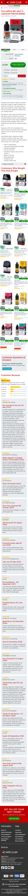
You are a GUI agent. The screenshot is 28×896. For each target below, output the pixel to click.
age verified (20, 96)
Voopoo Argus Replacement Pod (5, 251)
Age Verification (19, 836)
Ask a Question (7, 368)
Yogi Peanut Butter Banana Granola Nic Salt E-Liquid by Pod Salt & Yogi (21, 314)
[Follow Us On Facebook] (2, 867)
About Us (3, 830)
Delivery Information (6, 832)
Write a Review (6, 380)
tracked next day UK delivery (9, 84)
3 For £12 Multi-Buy (18, 64)
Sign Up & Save (14, 818)
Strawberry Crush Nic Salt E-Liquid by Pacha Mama (6, 313)
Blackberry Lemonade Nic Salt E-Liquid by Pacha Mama (20, 195)
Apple (16, 54)
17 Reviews (12, 79)
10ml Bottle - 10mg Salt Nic (10, 70)
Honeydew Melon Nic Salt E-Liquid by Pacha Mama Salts (6, 224)
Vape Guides (18, 832)
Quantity (5, 76)
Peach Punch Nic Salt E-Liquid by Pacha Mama (7, 343)
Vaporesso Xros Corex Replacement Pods (6, 192)
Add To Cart (22, 76)
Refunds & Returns (20, 841)
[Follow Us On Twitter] (6, 867)
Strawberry (17, 55)
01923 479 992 (11, 861)
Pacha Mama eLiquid (14, 7)
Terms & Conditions (6, 836)
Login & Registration (20, 834)
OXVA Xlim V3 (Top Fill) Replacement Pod (20, 251)
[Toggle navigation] (1, 2)
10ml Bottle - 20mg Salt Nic (10, 72)
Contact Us (18, 830)
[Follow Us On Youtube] (9, 867)
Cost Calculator (19, 838)
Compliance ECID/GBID (7, 164)
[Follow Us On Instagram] (12, 867)
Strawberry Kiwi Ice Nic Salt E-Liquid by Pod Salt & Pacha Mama (21, 224)
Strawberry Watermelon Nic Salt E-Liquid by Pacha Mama (20, 344)
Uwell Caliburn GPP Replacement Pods (5, 279)
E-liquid (6, 7)
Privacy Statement (5, 834)
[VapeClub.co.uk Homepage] (1, 8)
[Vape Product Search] (26, 2)
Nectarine (20, 54)
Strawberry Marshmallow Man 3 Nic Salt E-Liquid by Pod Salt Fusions (21, 282)
